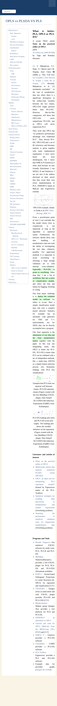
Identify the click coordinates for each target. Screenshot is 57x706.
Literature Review (14, 134)
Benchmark (13, 230)
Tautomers (14, 88)
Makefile (15, 236)
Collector (11, 227)
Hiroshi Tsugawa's (42, 542)
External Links (13, 132)
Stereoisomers (15, 85)
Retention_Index (15, 189)
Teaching (11, 279)
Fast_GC (12, 201)
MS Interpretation (15, 166)
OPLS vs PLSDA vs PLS (19, 126)
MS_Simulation (15, 204)
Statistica (12, 265)
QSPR (12, 187)
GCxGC (12, 155)
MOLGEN (13, 169)
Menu (52, 3)
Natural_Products (15, 216)
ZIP (46, 632)
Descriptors (15, 94)
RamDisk (14, 247)
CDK (13, 74)
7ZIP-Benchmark (16, 250)
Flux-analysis (14, 65)
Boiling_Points (14, 137)
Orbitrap (12, 172)
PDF (52, 586)
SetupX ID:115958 (43, 670)
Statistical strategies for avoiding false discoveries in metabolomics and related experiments (45, 502)
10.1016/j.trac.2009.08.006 (43, 53)
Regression (14, 114)
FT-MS (12, 143)
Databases (13, 77)
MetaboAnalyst (41, 603)
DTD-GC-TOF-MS (16, 62)
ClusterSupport (15, 259)
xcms (13, 39)
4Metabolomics (16, 120)
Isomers (13, 82)
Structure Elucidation (17, 45)
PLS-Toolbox (40, 652)
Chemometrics (14, 140)
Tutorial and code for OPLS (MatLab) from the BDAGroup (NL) (45, 626)
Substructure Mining (17, 97)
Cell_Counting (14, 256)
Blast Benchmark (16, 233)
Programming (14, 253)
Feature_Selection (17, 111)
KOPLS (38, 574)
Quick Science (13, 129)
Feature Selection (15, 213)
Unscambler (40, 644)
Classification (15, 117)
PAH (11, 218)
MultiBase (39, 557)
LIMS (12, 59)
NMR (11, 146)
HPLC (12, 175)
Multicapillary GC (15, 163)
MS (11, 149)
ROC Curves (15, 123)
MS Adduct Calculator (17, 42)
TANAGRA (40, 589)
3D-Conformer (16, 91)
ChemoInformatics (14, 68)
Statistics (11, 103)
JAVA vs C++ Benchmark (19, 239)
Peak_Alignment (15, 33)
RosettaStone (14, 53)
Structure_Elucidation (17, 210)
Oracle (12, 262)
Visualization (15, 100)
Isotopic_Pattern (15, 192)
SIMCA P (39, 635)
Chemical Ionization (16, 152)
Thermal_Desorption (16, 198)
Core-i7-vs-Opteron (17, 244)
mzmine (13, 36)
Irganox (13, 50)
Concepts (13, 79)
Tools (11, 71)
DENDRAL (13, 161)
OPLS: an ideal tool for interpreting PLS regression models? (45, 481)
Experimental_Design (17, 195)
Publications (12, 282)
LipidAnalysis (14, 48)
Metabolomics (13, 30)
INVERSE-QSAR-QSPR (17, 224)
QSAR (12, 181)
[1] (34, 66)
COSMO (12, 184)
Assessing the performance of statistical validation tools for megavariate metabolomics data (45, 519)
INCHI (12, 158)
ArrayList (14, 242)
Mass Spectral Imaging (17, 56)
